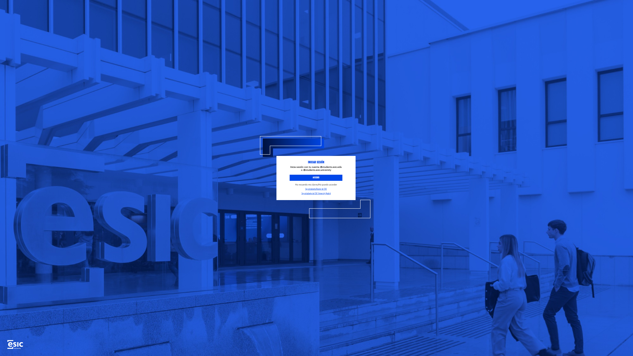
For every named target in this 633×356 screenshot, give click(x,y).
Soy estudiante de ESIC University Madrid (316, 194)
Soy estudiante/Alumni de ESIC (316, 189)
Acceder (316, 178)
